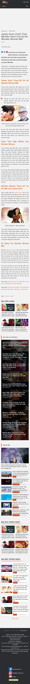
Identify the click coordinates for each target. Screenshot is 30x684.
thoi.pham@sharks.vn (17, 646)
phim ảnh (7, 296)
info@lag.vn (18, 641)
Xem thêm (15, 618)
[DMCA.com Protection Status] (14, 680)
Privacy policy (23, 630)
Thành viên (26, 2)
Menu (4, 6)
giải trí (12, 296)
